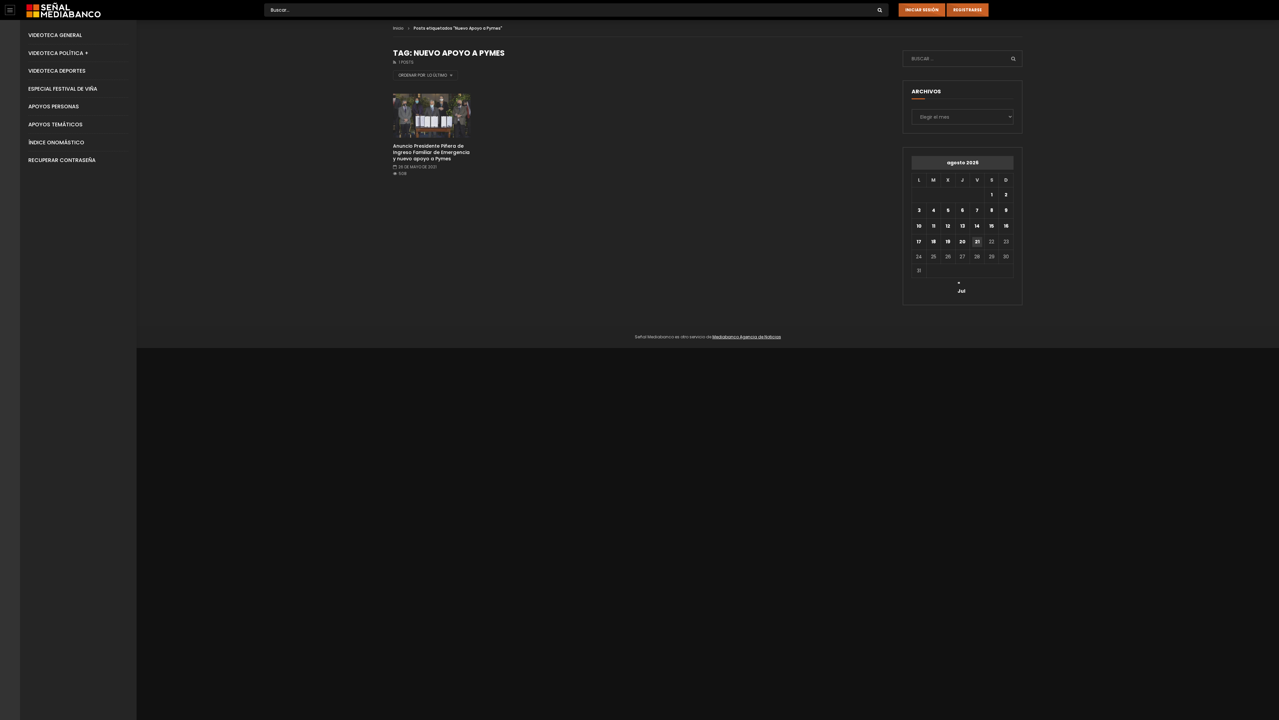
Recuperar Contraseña (62, 160)
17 (919, 241)
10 (919, 226)
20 (962, 241)
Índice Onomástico (56, 142)
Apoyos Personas (53, 106)
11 (933, 226)
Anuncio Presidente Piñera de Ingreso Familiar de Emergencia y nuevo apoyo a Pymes (431, 152)
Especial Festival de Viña (62, 89)
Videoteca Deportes (57, 71)
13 (962, 226)
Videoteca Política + (58, 53)
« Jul (961, 283)
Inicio (398, 28)
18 (933, 241)
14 (977, 226)
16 (1006, 226)
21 (977, 241)
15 (991, 226)
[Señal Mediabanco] (63, 10)
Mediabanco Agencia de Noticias (746, 337)
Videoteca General (55, 35)
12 (948, 226)
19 (948, 241)
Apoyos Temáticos (55, 124)
